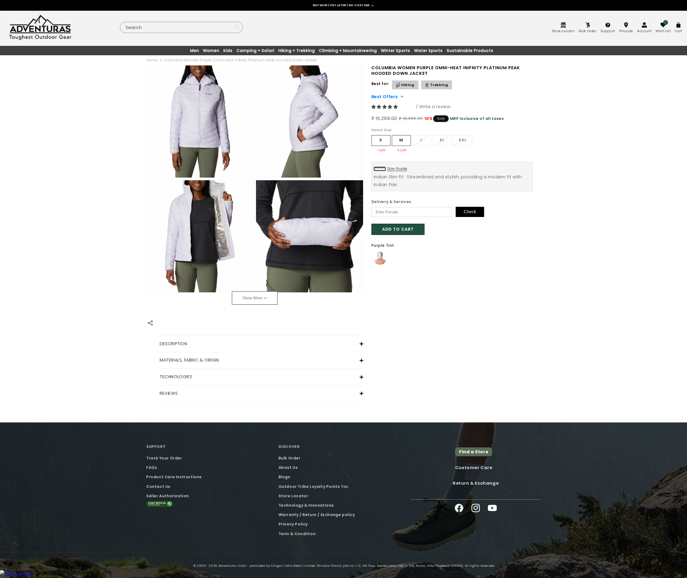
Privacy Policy (293, 524)
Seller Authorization (167, 496)
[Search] (237, 27)
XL (446, 141)
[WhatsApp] (16, 574)
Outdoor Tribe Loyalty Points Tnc (314, 486)
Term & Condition (297, 533)
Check (470, 211)
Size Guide (397, 168)
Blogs (284, 477)
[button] (385, 107)
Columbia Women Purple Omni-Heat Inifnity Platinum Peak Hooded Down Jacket (240, 60)
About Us (288, 467)
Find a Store (473, 452)
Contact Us (158, 486)
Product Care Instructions (174, 477)
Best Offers (384, 96)
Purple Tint (382, 245)
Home (152, 60)
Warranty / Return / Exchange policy (317, 514)
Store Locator (293, 496)
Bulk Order (290, 458)
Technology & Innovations (306, 505)
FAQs (151, 467)
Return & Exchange (476, 483)
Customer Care (473, 468)
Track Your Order (164, 458)
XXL (465, 141)
